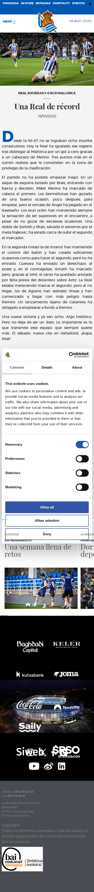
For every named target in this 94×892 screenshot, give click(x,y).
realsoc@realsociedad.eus (21, 803)
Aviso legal (10, 807)
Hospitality (61, 3)
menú (8, 21)
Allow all (47, 507)
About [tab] (77, 367)
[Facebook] (53, 752)
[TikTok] (63, 752)
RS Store (27, 3)
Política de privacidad (18, 811)
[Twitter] (43, 752)
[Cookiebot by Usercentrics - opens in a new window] (69, 355)
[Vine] (48, 765)
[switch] (82, 458)
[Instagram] (30, 752)
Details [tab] (47, 367)
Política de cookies (15, 815)
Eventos (78, 3)
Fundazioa (11, 3)
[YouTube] (34, 765)
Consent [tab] (17, 367)
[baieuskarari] (22, 858)
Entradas (43, 3)
